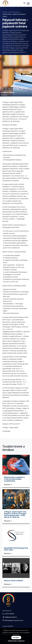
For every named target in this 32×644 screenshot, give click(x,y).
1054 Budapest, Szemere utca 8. (12, 620)
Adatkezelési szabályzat (16, 641)
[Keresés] (23, 3)
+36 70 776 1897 (8, 614)
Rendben (16, 637)
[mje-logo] (13, 3)
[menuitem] (23, 3)
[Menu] (27, 3)
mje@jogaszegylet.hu (9, 617)
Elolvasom (8, 484)
